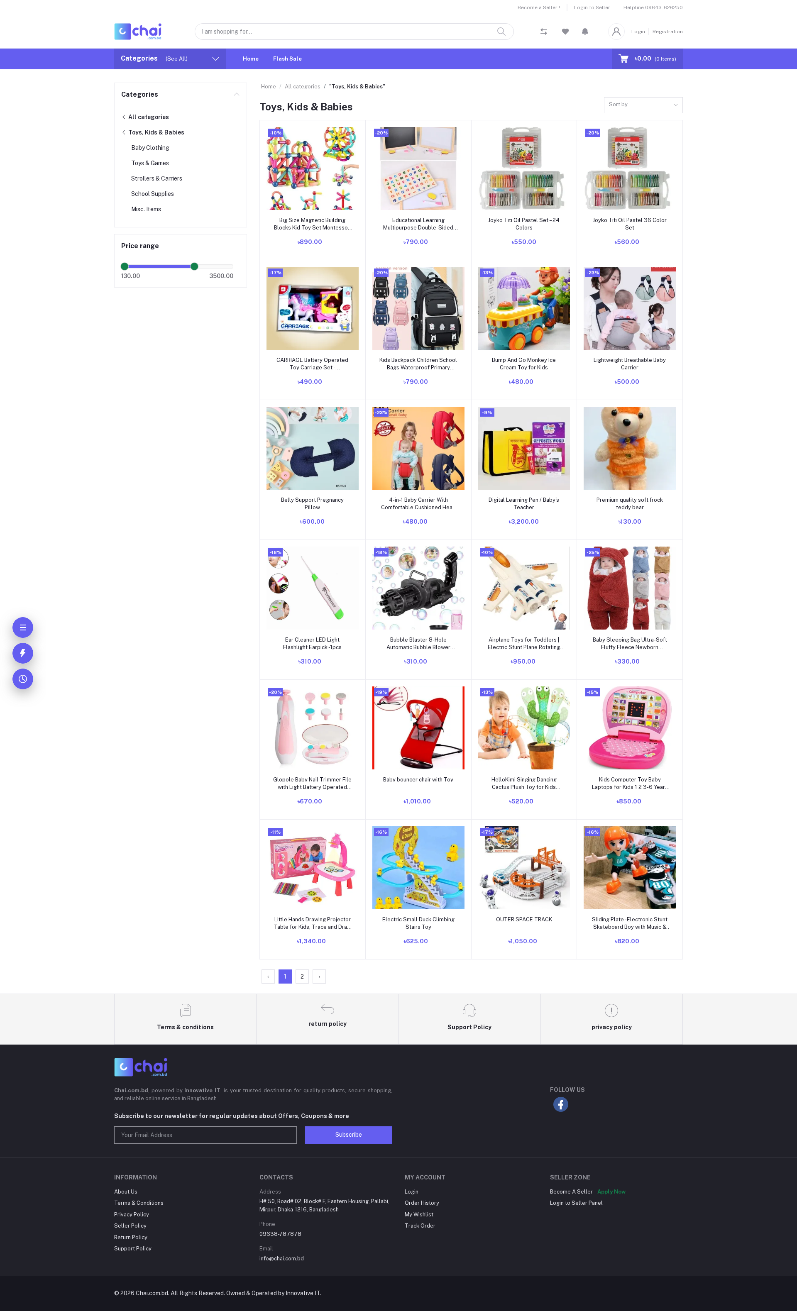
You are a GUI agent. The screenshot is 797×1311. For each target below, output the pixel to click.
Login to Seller (592, 7)
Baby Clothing (150, 147)
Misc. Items (146, 209)
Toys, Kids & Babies (155, 132)
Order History (422, 1203)
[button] (585, 31)
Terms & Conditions (139, 1203)
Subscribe (348, 1134)
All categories (148, 117)
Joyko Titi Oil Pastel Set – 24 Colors (524, 224)
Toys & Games (150, 163)
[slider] (124, 266)
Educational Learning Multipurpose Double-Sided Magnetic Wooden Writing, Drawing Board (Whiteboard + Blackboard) (418, 224)
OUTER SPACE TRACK (524, 919)
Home (251, 59)
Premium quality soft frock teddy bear (630, 503)
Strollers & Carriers (156, 178)
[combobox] (643, 105)
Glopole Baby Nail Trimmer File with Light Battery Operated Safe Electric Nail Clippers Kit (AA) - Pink (312, 783)
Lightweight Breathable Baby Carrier (630, 364)
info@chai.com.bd (281, 1258)
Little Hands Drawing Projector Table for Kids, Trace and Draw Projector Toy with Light (312, 923)
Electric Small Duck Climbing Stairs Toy (418, 923)
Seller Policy (130, 1226)
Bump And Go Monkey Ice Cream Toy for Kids (524, 364)
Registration (668, 31)
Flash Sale (287, 59)
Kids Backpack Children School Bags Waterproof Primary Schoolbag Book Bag (418, 364)
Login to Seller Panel (576, 1203)
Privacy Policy (131, 1214)
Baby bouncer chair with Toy (418, 779)
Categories (139, 94)
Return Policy (130, 1237)
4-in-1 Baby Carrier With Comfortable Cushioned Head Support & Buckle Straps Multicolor (418, 504)
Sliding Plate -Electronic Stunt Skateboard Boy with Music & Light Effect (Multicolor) (629, 923)
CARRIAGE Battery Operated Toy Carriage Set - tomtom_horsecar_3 (312, 364)
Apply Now (611, 1192)
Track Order (420, 1226)
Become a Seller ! (539, 7)
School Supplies (152, 193)
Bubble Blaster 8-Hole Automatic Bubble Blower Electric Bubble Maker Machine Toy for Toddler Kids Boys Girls (418, 644)
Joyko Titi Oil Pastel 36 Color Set (630, 224)
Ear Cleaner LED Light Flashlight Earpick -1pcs (312, 643)
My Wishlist (419, 1214)
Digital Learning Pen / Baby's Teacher (524, 503)
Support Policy (133, 1248)
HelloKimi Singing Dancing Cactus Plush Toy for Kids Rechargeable (524, 783)
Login (638, 31)
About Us (125, 1192)
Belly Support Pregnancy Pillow (312, 503)
